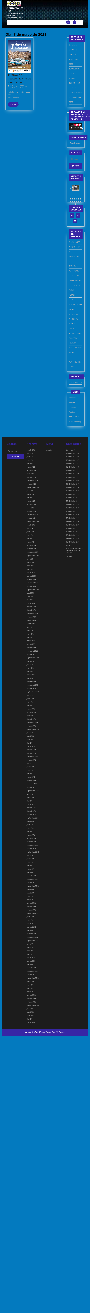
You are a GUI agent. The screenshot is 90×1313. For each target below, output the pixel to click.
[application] (75, 126)
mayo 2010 (30, 985)
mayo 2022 (30, 596)
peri (9, 88)
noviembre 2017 (32, 757)
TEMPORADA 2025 (72, 538)
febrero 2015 (31, 838)
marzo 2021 (31, 641)
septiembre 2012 (33, 913)
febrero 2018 (31, 750)
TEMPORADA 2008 (72, 481)
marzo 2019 (31, 709)
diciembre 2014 (32, 842)
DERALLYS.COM (75, 280)
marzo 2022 (31, 603)
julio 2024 (30, 528)
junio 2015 (30, 825)
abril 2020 (30, 671)
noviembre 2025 (32, 481)
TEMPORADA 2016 (72, 508)
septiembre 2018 (33, 729)
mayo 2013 (30, 896)
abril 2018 (30, 743)
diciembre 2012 (32, 906)
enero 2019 (30, 716)
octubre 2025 (31, 484)
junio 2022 (30, 593)
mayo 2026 (30, 460)
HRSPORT (73, 309)
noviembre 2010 (32, 971)
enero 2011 (30, 964)
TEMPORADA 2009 (72, 484)
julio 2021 (30, 627)
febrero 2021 (31, 644)
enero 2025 (30, 508)
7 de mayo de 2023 (17, 86)
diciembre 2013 (32, 876)
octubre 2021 (31, 617)
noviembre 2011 (32, 937)
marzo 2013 (31, 900)
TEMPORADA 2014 (72, 501)
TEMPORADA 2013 (72, 498)
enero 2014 (30, 872)
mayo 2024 (30, 535)
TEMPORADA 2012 (72, 494)
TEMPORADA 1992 (72, 463)
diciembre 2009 (32, 998)
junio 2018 (30, 736)
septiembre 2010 (33, 978)
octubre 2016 (31, 787)
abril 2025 (30, 498)
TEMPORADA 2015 (72, 504)
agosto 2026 (31, 450)
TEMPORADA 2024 (72, 535)
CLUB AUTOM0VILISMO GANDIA (75, 362)
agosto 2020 (31, 661)
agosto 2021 (31, 624)
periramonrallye (15, 9)
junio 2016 (30, 797)
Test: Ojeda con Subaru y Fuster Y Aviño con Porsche (74, 550)
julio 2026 (30, 453)
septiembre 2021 (33, 620)
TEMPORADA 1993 (72, 467)
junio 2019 (30, 699)
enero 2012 (30, 930)
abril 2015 (30, 831)
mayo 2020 (30, 668)
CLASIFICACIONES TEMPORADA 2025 (75, 97)
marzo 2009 (31, 1022)
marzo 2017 (31, 777)
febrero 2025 (31, 504)
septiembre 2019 (33, 692)
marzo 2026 (31, 467)
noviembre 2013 (32, 879)
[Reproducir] (72, 128)
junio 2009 (30, 1012)
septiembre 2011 (33, 940)
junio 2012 (30, 917)
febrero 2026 (31, 470)
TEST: (68, 545)
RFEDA (71, 329)
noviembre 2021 (32, 613)
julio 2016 (30, 794)
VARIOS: (69, 557)
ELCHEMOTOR (74, 285)
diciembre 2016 (32, 780)
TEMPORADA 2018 (72, 515)
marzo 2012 (31, 923)
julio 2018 (30, 733)
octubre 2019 (31, 688)
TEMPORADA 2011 (72, 491)
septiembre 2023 (33, 555)
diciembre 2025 (32, 477)
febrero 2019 (31, 712)
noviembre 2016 (32, 784)
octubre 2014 (31, 849)
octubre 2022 (31, 586)
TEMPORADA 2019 (72, 518)
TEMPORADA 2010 (72, 487)
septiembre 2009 (33, 1005)
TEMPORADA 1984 (72, 453)
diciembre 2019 (32, 682)
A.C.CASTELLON (75, 247)
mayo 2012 (30, 920)
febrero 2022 (31, 607)
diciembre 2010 (32, 968)
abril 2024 (30, 538)
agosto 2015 (31, 821)
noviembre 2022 (32, 583)
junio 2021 (30, 630)
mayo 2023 (30, 566)
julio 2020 (30, 665)
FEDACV (72, 295)
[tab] (68, 22)
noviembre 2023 (32, 552)
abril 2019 (30, 705)
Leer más (14, 105)
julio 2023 (30, 559)
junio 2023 (30, 562)
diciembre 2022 (32, 579)
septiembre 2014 (33, 852)
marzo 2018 (31, 746)
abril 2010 (30, 988)
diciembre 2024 (32, 511)
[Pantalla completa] (82, 128)
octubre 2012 (31, 910)
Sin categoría (70, 450)
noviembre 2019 (32, 685)
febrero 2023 (31, 576)
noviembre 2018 (32, 722)
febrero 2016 (31, 808)
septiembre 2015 (33, 818)
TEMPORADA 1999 (72, 474)
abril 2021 (30, 637)
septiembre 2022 (33, 590)
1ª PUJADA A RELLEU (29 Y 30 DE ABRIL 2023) (19, 79)
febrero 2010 (31, 995)
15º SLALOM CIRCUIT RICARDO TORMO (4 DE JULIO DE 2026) (75, 78)
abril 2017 (30, 774)
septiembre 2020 (33, 658)
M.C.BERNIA (73, 314)
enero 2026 (30, 474)
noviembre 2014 (32, 845)
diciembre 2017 (32, 753)
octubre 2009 (31, 1002)
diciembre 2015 (32, 811)
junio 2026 (30, 457)
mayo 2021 (30, 634)
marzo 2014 (31, 869)
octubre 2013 (31, 883)
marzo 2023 (31, 573)
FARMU (72, 290)
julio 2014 (30, 855)
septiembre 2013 (33, 886)
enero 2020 (30, 678)
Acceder (72, 398)
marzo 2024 (31, 542)
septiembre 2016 (33, 791)
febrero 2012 (31, 927)
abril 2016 (30, 801)
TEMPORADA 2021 (72, 525)
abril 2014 (30, 866)
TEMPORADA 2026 (72, 542)
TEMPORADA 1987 (72, 460)
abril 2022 (30, 600)
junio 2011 (30, 947)
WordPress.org (75, 421)
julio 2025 (30, 491)
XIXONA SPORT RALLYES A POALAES (75, 338)
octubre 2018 (31, 726)
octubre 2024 (31, 518)
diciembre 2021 (32, 610)
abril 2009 (30, 1019)
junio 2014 (30, 859)
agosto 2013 (31, 889)
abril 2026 (30, 463)
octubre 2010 (31, 975)
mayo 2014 (30, 862)
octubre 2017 (31, 760)
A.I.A (71, 252)
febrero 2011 (31, 961)
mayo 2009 (30, 1015)
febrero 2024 (31, 545)
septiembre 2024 (33, 521)
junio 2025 (30, 494)
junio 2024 (30, 532)
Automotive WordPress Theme (38, 1032)
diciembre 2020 (32, 647)
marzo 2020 (31, 675)
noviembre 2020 (32, 651)
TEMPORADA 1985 (72, 457)
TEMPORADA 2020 (72, 521)
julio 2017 (30, 763)
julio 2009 (30, 1009)
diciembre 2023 (32, 549)
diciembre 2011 (32, 934)
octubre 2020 (31, 654)
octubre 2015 (31, 814)
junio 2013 (30, 893)
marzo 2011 (31, 958)
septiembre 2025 (33, 487)
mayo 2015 (30, 828)
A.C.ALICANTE (74, 242)
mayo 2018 (30, 739)
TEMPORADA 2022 (72, 528)
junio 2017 (30, 767)
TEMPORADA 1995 (72, 470)
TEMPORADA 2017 (72, 511)
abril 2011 (30, 954)
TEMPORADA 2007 (72, 477)
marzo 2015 (31, 835)
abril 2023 (30, 569)
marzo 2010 (31, 992)
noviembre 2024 (32, 515)
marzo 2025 (31, 501)
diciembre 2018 (32, 719)
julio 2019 (30, 695)
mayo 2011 (30, 951)
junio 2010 (30, 981)
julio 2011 (30, 944)
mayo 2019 (30, 702)
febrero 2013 (31, 903)
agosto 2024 (31, 525)
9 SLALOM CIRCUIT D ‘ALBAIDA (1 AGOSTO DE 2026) (73, 54)
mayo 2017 (30, 770)
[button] (70, 198)
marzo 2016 (31, 804)
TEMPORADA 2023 (72, 532)
